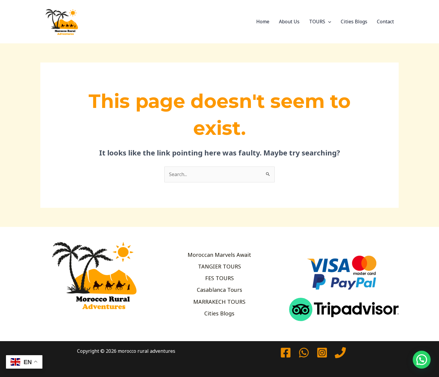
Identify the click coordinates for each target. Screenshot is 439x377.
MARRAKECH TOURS (219, 301)
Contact (385, 21)
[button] (328, 21)
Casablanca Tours (219, 289)
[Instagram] (322, 352)
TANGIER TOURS (219, 266)
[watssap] (303, 352)
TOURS (317, 21)
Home (262, 21)
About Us (289, 21)
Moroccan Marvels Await (219, 254)
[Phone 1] (340, 352)
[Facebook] (285, 352)
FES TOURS (219, 278)
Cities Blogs (354, 21)
